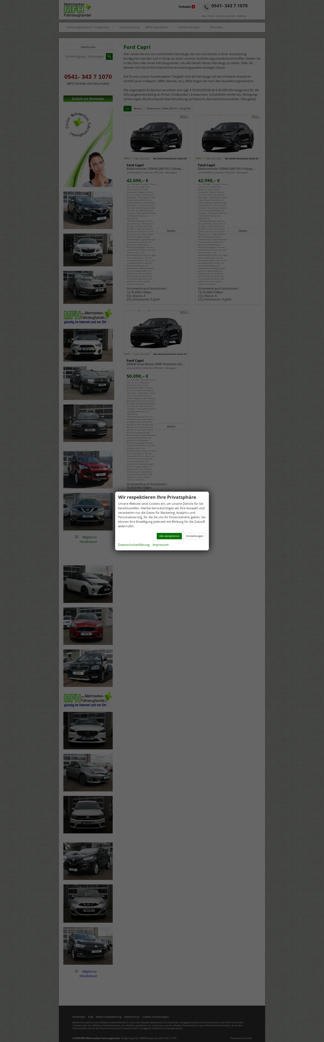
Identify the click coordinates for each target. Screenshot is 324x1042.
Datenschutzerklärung (134, 545)
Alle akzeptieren (169, 536)
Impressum (161, 545)
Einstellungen (194, 536)
